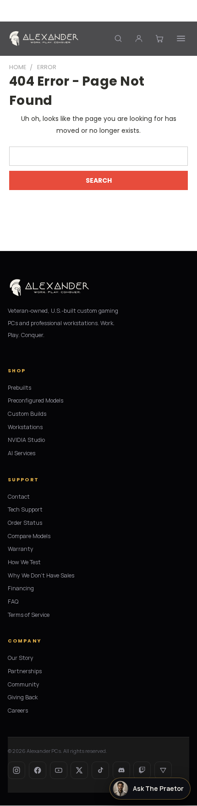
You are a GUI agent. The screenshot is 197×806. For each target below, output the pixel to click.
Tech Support (25, 509)
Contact (19, 497)
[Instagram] (16, 770)
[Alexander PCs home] (44, 38)
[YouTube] (58, 770)
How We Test (24, 562)
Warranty (20, 549)
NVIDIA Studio (26, 440)
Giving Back (23, 697)
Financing (21, 588)
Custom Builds (27, 414)
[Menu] (181, 38)
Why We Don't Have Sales (41, 575)
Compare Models (29, 536)
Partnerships (25, 671)
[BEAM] (163, 770)
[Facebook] (37, 770)
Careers (18, 710)
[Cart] (159, 38)
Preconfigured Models (35, 400)
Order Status (25, 523)
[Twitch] (142, 770)
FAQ (13, 601)
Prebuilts (19, 388)
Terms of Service (28, 615)
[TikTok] (100, 770)
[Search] (118, 38)
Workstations (25, 427)
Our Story (20, 658)
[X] (79, 770)
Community (23, 684)
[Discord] (121, 770)
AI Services (21, 453)
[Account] (138, 38)
